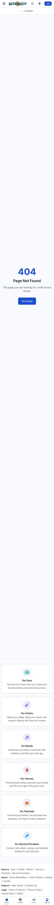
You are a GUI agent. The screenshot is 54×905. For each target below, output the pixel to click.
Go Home (27, 301)
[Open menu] (4, 4)
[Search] (32, 4)
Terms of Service (17, 889)
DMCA (20, 893)
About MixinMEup (18, 877)
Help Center (17, 885)
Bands (30, 869)
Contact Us (31, 885)
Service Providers (20, 873)
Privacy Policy (34, 889)
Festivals (5, 873)
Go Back (27, 11)
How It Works (35, 877)
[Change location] (40, 4)
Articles (48, 877)
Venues (39, 869)
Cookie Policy (7, 893)
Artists (21, 869)
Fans (13, 869)
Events (7, 881)
